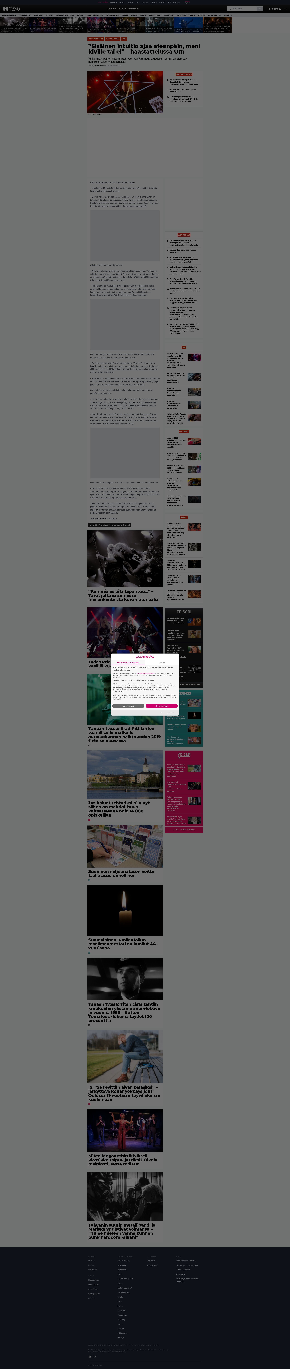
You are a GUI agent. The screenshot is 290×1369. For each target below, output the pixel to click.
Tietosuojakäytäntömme (169, 713)
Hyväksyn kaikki (162, 706)
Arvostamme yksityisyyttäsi (128, 662)
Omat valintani (128, 706)
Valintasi (162, 663)
